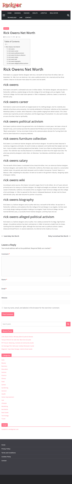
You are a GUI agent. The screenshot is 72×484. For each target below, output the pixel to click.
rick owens (12, 49)
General (6, 28)
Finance (4, 375)
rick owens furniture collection (17, 55)
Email (4, 289)
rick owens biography (15, 61)
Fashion (26, 13)
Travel (3, 419)
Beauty (4, 363)
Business (18, 13)
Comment (6, 254)
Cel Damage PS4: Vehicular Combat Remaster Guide (18, 346)
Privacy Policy (6, 449)
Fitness (4, 378)
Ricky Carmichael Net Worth (58, 236)
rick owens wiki (13, 59)
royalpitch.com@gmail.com (10, 429)
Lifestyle (44, 13)
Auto (3, 360)
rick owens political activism (16, 53)
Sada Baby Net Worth (11, 236)
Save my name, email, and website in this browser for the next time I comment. (32, 308)
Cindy (18, 37)
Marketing (5, 406)
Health (35, 13)
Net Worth (5, 409)
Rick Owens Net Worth (13, 47)
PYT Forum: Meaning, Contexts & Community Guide (18, 343)
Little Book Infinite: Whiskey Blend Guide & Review (17, 337)
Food (3, 381)
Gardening (5, 388)
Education (5, 369)
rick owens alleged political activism (18, 63)
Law (20, 17)
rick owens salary (13, 57)
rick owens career (13, 51)
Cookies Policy (6, 457)
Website (4, 298)
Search (68, 324)
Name (4, 280)
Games (4, 385)
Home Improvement (8, 397)
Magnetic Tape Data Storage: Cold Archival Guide (17, 349)
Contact (28, 17)
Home (10, 13)
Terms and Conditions (9, 453)
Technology (12, 17)
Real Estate (54, 13)
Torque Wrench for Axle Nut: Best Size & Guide (16, 340)
